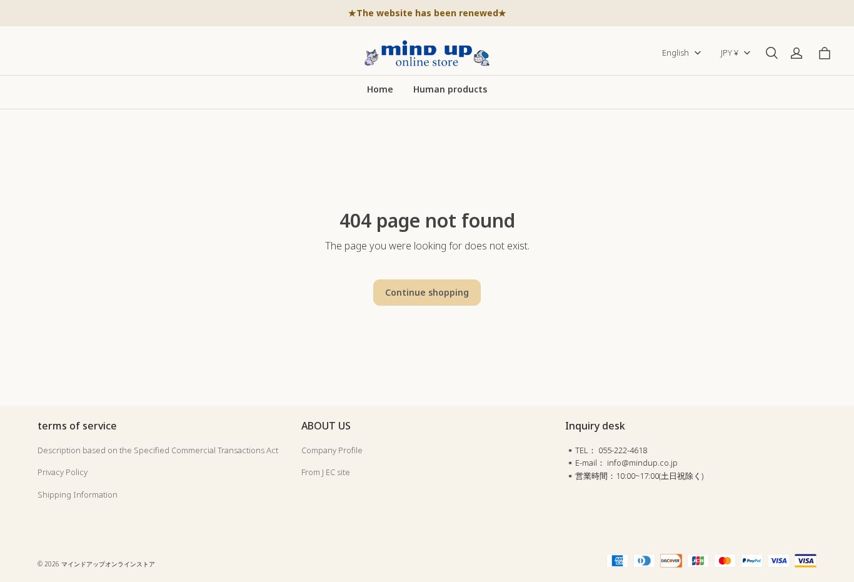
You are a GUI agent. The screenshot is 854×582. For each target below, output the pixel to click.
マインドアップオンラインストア (108, 563)
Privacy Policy (63, 472)
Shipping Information (78, 494)
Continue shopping (427, 292)
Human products (450, 89)
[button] (771, 53)
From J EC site (325, 472)
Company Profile (332, 450)
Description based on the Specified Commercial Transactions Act (158, 450)
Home (380, 89)
